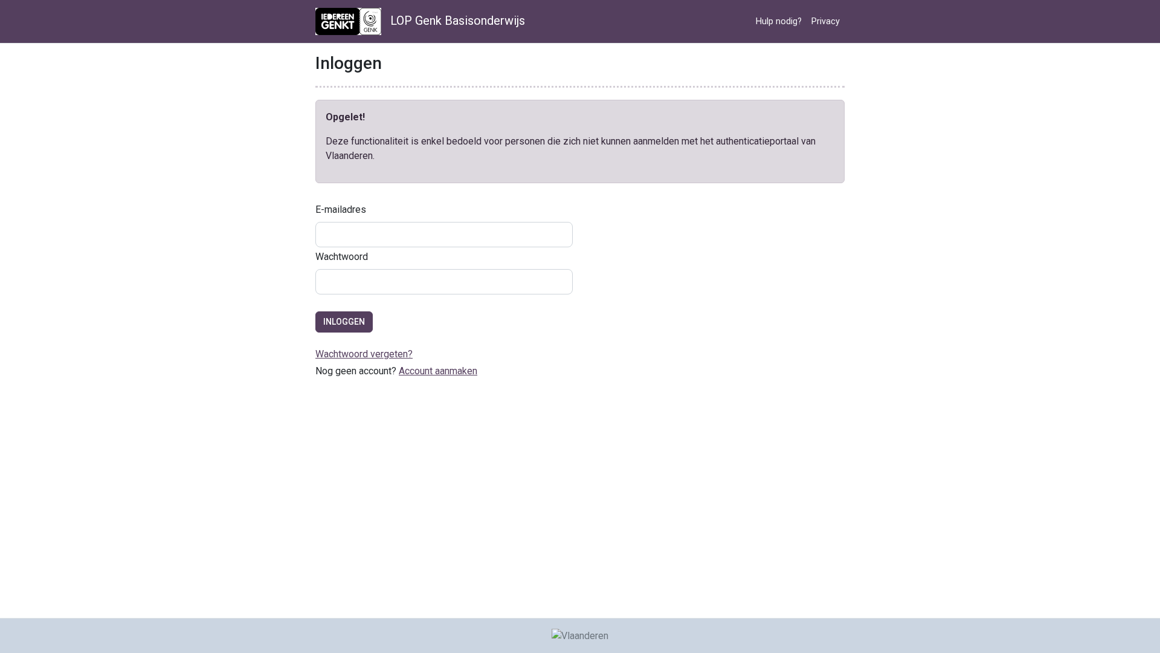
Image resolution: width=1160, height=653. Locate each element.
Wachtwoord (341, 256)
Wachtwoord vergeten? (364, 354)
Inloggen (344, 321)
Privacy (825, 21)
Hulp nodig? (779, 21)
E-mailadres (340, 209)
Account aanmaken (438, 371)
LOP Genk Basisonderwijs (456, 20)
